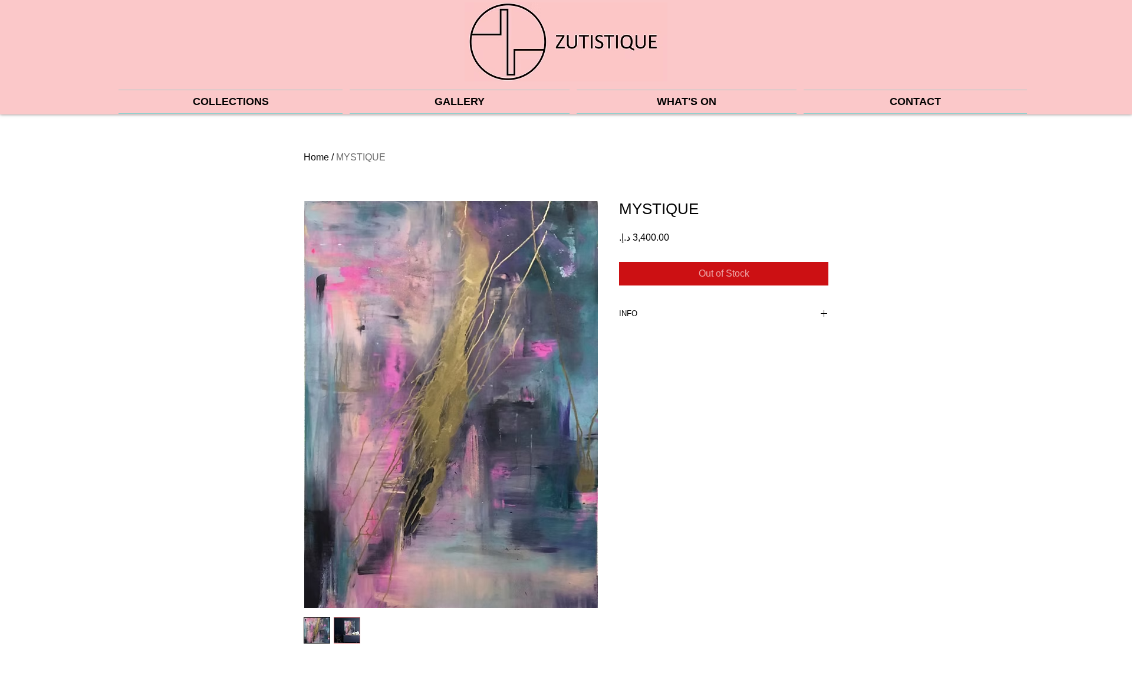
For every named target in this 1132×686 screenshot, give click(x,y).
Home (316, 157)
